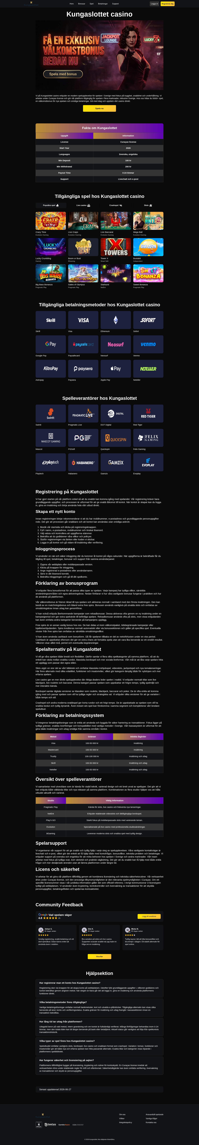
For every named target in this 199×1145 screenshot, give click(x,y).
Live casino (81, 205)
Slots (146, 205)
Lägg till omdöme (149, 916)
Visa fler (99, 956)
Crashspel (113, 205)
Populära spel (49, 205)
